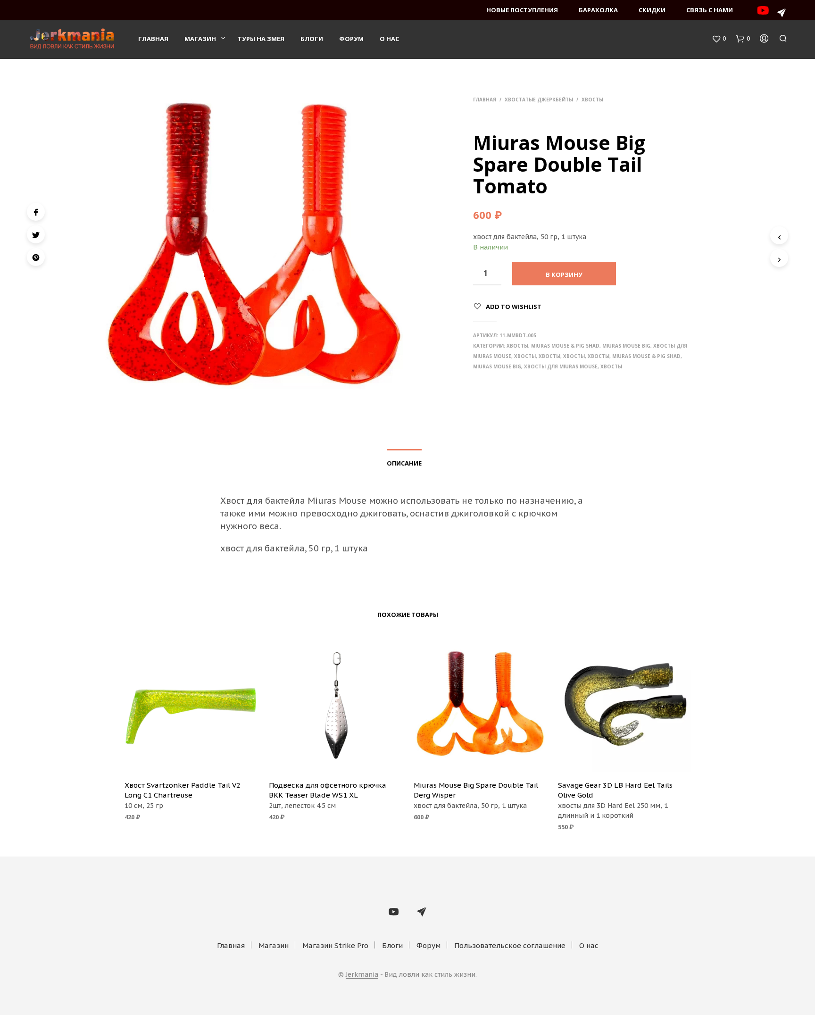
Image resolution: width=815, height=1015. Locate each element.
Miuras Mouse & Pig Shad (565, 345)
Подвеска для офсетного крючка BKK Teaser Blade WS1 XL (327, 790)
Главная (153, 38)
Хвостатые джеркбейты (539, 99)
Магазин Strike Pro (335, 945)
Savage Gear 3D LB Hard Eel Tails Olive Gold (615, 790)
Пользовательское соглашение (510, 945)
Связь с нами (709, 10)
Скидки (652, 10)
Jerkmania (362, 975)
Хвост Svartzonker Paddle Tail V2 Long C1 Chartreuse (183, 790)
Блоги (311, 38)
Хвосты (592, 99)
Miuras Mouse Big (626, 345)
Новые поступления (522, 10)
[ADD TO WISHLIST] (190, 759)
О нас (389, 38)
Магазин (200, 38)
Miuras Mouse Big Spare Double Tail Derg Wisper (476, 790)
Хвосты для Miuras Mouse (561, 366)
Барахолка (598, 10)
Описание (404, 463)
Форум (351, 38)
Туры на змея (261, 38)
